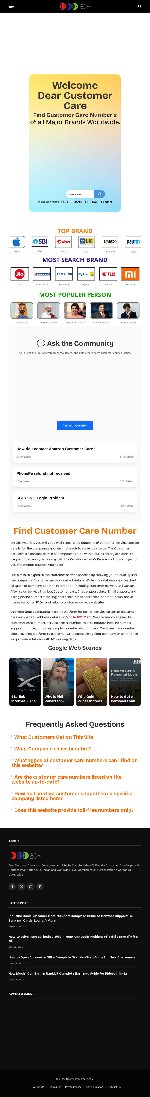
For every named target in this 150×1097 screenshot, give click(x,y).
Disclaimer (55, 1087)
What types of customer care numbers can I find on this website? (75, 763)
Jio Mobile (68, 617)
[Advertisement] (75, 41)
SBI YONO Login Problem (40, 498)
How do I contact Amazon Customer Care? (55, 449)
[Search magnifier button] (99, 194)
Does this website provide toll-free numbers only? (74, 810)
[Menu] (11, 6)
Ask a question (94, 1087)
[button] (75, 737)
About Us (38, 1087)
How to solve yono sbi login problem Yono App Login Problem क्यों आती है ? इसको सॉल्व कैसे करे (73, 939)
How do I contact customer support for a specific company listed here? (72, 796)
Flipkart (106, 202)
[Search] (139, 6)
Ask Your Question (75, 425)
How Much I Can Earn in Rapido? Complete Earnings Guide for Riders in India (68, 973)
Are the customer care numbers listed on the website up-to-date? (66, 779)
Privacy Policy (73, 1087)
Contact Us (114, 1087)
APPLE (62, 202)
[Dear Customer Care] (75, 6)
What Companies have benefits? (52, 749)
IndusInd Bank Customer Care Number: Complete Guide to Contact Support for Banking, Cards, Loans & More (71, 918)
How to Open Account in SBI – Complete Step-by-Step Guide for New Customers (72, 957)
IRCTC (81, 617)
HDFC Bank (91, 202)
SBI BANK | (76, 202)
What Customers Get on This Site (53, 737)
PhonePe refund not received (43, 473)
